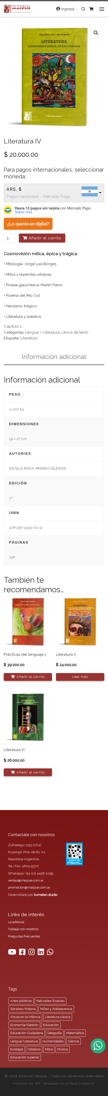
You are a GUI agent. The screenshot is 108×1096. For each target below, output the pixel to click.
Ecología (16, 1049)
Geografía (54, 1033)
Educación (51, 1025)
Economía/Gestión (24, 1025)
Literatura (28, 338)
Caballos (34, 1049)
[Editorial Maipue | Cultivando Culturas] (18, 8)
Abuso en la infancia (25, 1017)
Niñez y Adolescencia (56, 1009)
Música (62, 1049)
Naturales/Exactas (50, 1001)
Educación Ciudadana (26, 1033)
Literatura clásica (57, 1017)
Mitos (49, 1049)
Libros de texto (75, 332)
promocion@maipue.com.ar (29, 887)
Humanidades (53, 1041)
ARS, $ (14, 189)
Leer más (80, 677)
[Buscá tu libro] (83, 9)
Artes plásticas (21, 1001)
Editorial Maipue (33, 1076)
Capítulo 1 (13, 326)
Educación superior (24, 1057)
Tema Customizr (82, 1083)
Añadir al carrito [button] (31, 677)
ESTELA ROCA (21, 468)
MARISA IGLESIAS (50, 468)
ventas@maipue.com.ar (26, 880)
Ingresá (67, 9)
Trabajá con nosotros (23, 929)
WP (37, 1083)
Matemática (75, 1033)
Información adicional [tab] (54, 356)
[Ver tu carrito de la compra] (91, 9)
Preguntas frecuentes (24, 936)
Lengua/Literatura (24, 1041)
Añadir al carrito (45, 238)
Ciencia (73, 1041)
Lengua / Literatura (42, 332)
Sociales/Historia (23, 1009)
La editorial (16, 922)
